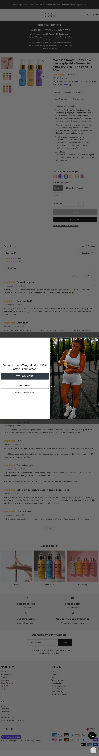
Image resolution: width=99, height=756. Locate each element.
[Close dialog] (96, 339)
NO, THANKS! (25, 385)
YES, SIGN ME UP (24, 376)
